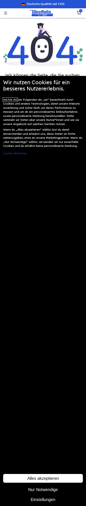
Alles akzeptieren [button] (43, 478)
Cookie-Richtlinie (15, 153)
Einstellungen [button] (43, 499)
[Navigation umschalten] (5, 13)
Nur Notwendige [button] (43, 489)
